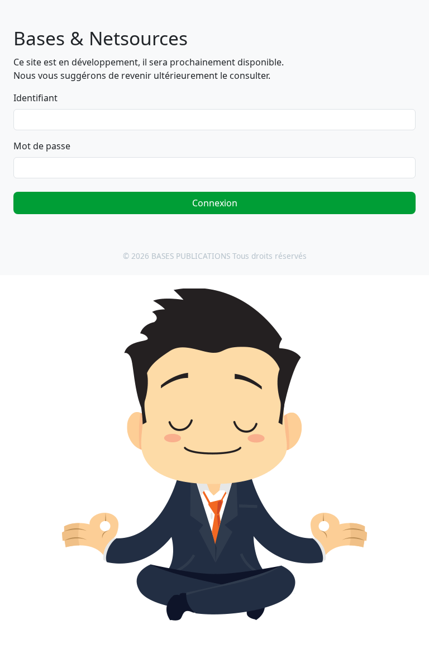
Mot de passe (41, 146)
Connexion (214, 203)
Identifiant (35, 98)
